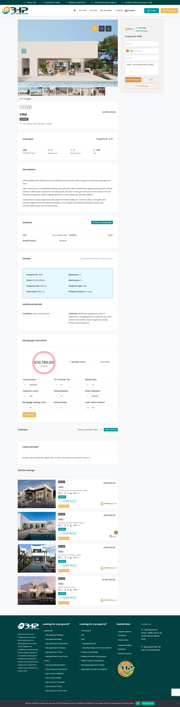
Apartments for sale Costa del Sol (94, 669)
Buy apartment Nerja (54, 639)
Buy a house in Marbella (55, 673)
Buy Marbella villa (89, 644)
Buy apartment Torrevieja (55, 648)
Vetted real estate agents (105, 2)
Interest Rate (60, 402)
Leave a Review (110, 430)
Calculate (29, 414)
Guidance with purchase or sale (138, 2)
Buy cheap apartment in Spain (92, 665)
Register (86, 457)
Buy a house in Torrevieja (55, 682)
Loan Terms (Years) (95, 402)
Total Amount (29, 379)
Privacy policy (148, 703)
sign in (53, 457)
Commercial (86, 631)
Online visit (31, 2)
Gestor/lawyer (61, 391)
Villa (60, 487)
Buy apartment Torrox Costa (57, 656)
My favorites (106, 10)
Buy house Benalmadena (55, 665)
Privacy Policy (123, 640)
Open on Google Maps (103, 222)
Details (62, 497)
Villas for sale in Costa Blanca (92, 661)
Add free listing (169, 10)
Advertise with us (125, 654)
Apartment (48, 631)
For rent (93, 10)
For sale (82, 10)
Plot (82, 635)
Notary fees (91, 379)
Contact (119, 10)
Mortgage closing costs (34, 402)
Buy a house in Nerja (53, 678)
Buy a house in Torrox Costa (56, 691)
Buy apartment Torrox (54, 652)
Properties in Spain (52, 2)
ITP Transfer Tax (62, 379)
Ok (138, 703)
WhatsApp (143, 86)
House (46, 661)
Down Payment (92, 391)
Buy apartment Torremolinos (57, 644)
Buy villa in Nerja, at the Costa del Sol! (97, 648)
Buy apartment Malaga (54, 635)
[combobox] (93, 429)
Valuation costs (30, 391)
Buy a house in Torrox (54, 686)
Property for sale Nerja (89, 652)
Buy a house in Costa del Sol (56, 669)
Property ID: (130, 36)
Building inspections (77, 2)
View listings (141, 31)
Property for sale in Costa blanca (93, 656)
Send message (133, 79)
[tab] (95, 29)
